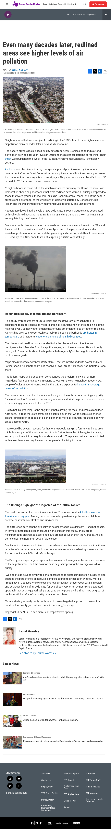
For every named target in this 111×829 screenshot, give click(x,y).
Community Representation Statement (48, 808)
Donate (99, 4)
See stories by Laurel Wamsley (37, 653)
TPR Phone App (93, 787)
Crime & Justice (29, 716)
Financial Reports (71, 774)
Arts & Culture (29, 694)
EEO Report (69, 780)
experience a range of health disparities (58, 336)
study (8, 158)
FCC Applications (71, 794)
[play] (8, 14)
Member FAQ (70, 801)
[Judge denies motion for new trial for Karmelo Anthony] (12, 721)
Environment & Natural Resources (37, 737)
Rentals (67, 807)
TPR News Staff (93, 780)
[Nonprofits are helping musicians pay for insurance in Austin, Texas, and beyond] (12, 699)
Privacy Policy (47, 800)
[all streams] (106, 14)
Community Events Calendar (94, 800)
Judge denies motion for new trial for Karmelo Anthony (50, 720)
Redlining (10, 169)
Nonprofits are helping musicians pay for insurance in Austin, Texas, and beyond (63, 698)
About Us (45, 774)
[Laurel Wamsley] (9, 635)
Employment (47, 787)
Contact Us (46, 780)
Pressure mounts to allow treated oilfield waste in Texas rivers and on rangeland (63, 741)
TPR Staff (90, 774)
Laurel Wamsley (20, 69)
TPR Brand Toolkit (49, 793)
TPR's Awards (92, 793)
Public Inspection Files (71, 787)
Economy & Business (31, 673)
